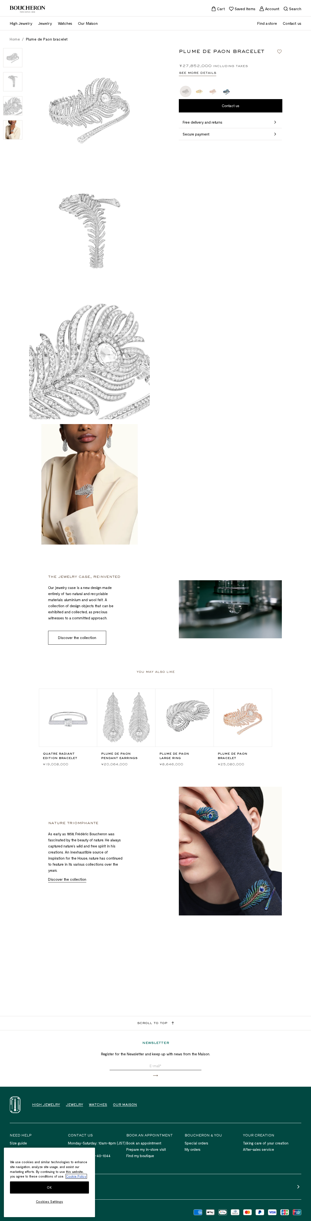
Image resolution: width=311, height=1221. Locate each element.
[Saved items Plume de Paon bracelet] (279, 51)
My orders (192, 1149)
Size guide (18, 1143)
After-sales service (258, 1149)
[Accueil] (15, 1104)
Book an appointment (143, 1143)
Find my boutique (140, 1155)
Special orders (196, 1143)
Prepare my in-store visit (146, 1149)
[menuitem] (218, 9)
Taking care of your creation (265, 1143)
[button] (155, 1076)
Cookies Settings (49, 1202)
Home (15, 39)
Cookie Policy (76, 1176)
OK (49, 1187)
